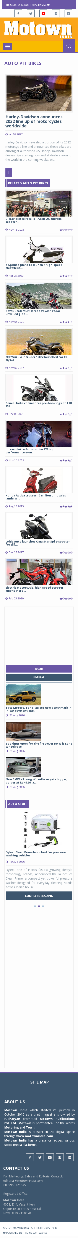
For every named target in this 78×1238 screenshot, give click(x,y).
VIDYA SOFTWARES (35, 1233)
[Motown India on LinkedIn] (68, 13)
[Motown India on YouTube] (43, 13)
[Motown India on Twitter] (31, 13)
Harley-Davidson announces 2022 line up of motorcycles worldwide (34, 121)
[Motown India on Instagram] (56, 13)
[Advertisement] (39, 635)
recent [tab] (38, 668)
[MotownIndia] (39, 29)
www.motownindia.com (34, 1136)
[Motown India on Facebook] (18, 13)
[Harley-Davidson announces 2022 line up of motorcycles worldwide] (39, 93)
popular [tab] (38, 677)
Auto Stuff (17, 804)
